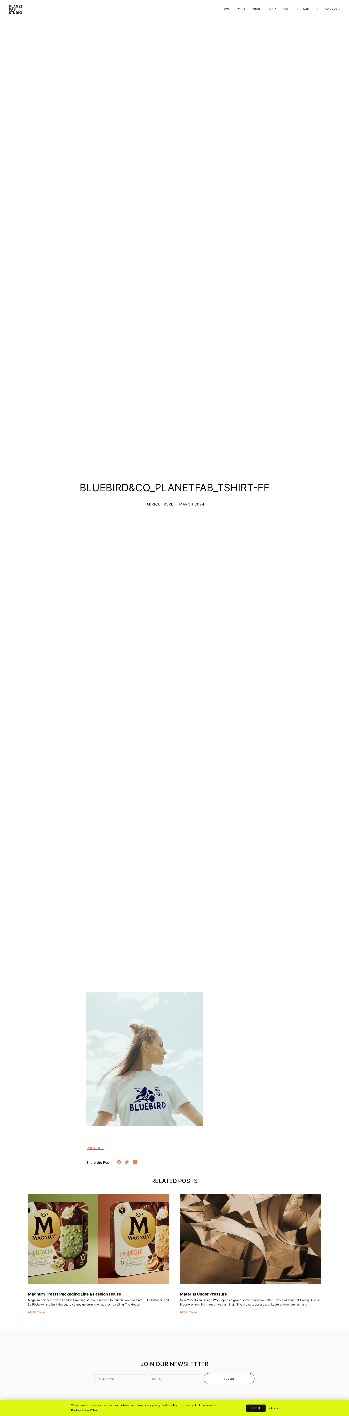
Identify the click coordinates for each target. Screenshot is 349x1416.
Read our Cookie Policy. (84, 1410)
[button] (119, 1162)
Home (226, 9)
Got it (255, 1408)
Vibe (286, 9)
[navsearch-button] (317, 8)
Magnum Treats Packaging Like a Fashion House (74, 1294)
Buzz (272, 9)
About (257, 9)
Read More (36, 1311)
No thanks (273, 1408)
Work (241, 9)
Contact (303, 9)
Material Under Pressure (203, 1294)
